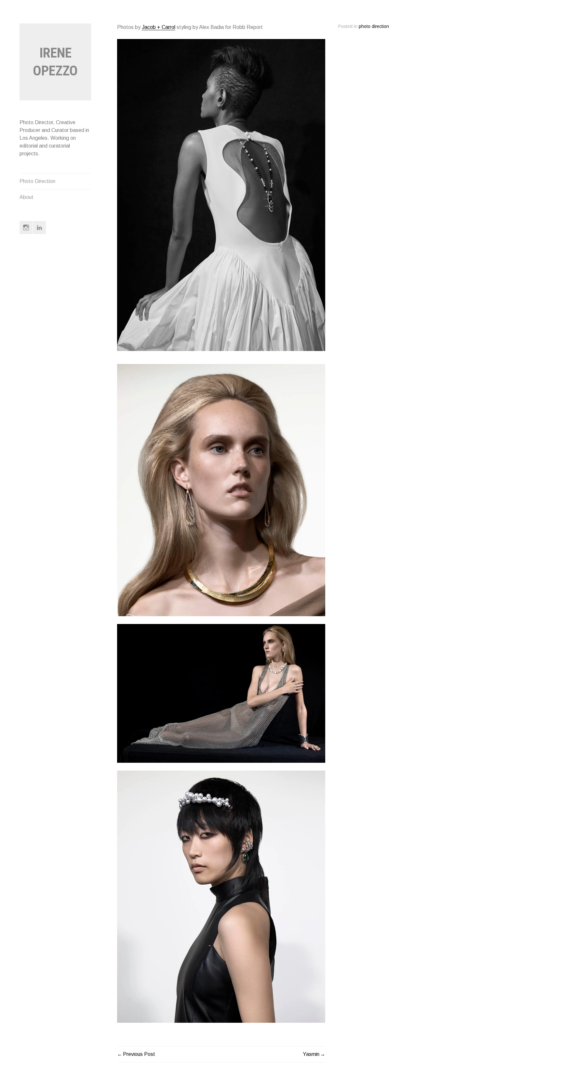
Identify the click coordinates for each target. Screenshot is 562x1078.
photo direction (374, 26)
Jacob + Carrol (158, 27)
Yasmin (311, 1054)
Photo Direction (37, 181)
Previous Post (139, 1054)
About (26, 197)
